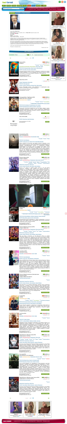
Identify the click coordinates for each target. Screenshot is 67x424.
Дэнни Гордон (33, 301)
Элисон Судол (32, 141)
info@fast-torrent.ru (17, 421)
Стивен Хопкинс (27, 319)
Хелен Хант (25, 258)
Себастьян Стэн (26, 141)
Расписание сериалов (56, 7)
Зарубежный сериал (23, 99)
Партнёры (24, 421)
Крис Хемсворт (32, 234)
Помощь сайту (39, 421)
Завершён (48, 358)
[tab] (12, 13)
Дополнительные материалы (24, 278)
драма (42, 66)
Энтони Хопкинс (46, 103)
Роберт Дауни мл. (26, 166)
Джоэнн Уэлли (29, 361)
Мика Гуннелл (33, 68)
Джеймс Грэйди (37, 213)
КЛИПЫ (44, 5)
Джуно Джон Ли (39, 68)
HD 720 (41, 101)
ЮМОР (29, 5)
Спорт (33, 253)
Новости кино (33, 9)
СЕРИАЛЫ (14, 5)
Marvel (37, 339)
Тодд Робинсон (26, 140)
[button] (28, 54)
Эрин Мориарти (31, 258)
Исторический (33, 136)
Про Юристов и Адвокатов (45, 300)
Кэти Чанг (28, 69)
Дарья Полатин (47, 214)
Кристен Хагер (30, 217)
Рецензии (48, 7)
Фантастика (38, 66)
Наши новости (52, 9)
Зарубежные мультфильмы (24, 66)
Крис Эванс (32, 166)
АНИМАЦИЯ (19, 5)
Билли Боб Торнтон (26, 303)
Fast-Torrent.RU (9, 2)
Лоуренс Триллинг (42, 216)
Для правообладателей (31, 421)
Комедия (29, 99)
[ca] (45, 313)
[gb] (45, 354)
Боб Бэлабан (36, 217)
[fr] (42, 313)
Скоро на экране (34, 7)
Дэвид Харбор (39, 85)
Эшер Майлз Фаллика (39, 141)
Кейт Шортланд (27, 83)
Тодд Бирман (26, 105)
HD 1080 (37, 101)
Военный (21, 136)
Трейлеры (59, 9)
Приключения (25, 82)
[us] (45, 62)
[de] (44, 313)
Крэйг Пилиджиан (30, 119)
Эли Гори (38, 320)
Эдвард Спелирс (36, 361)
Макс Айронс (25, 217)
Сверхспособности (46, 231)
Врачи (49, 138)
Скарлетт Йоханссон (27, 85)
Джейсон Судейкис (32, 320)
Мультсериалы (32, 66)
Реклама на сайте (46, 421)
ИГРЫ (39, 5)
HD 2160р (25, 231)
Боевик (20, 82)
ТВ (24, 5)
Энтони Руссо (27, 164)
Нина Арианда (33, 303)
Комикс (40, 231)
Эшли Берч (39, 106)
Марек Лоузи (26, 360)
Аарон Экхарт (33, 69)
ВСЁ (4, 5)
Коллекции (42, 7)
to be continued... (47, 101)
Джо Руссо (32, 164)
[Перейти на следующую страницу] (49, 58)
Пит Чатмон (38, 105)
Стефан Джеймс (26, 320)
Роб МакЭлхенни (32, 105)
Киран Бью (25, 361)
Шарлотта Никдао (32, 106)
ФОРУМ (33, 5)
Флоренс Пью (33, 85)
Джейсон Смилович (34, 216)
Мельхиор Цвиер (27, 68)
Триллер (29, 210)
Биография (21, 253)
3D (37, 231)
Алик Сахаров (39, 301)
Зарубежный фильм (27, 136)
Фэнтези (42, 160)
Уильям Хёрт (36, 258)
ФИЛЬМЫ (8, 5)
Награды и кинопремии (42, 9)
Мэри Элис (25, 119)
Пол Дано (25, 69)
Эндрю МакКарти (27, 216)
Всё (26, 51)
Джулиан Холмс (36, 360)
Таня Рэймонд (38, 303)
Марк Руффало (37, 166)
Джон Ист (31, 360)
